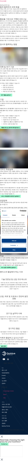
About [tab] (23, 215)
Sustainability (5, 373)
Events (4, 375)
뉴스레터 (4, 380)
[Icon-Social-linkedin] (8, 359)
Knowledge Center (8, 391)
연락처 (3, 383)
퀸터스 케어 (5, 409)
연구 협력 (4, 420)
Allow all (14, 240)
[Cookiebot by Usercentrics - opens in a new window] (20, 211)
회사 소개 (4, 370)
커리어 (3, 378)
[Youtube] (4, 359)
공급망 (3, 423)
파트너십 (4, 418)
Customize (13, 245)
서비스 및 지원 (6, 404)
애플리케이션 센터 (7, 407)
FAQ (4, 398)
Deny (14, 250)
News (4, 394)
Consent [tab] (5, 215)
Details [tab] (14, 215)
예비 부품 (4, 412)
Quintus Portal (6, 426)
